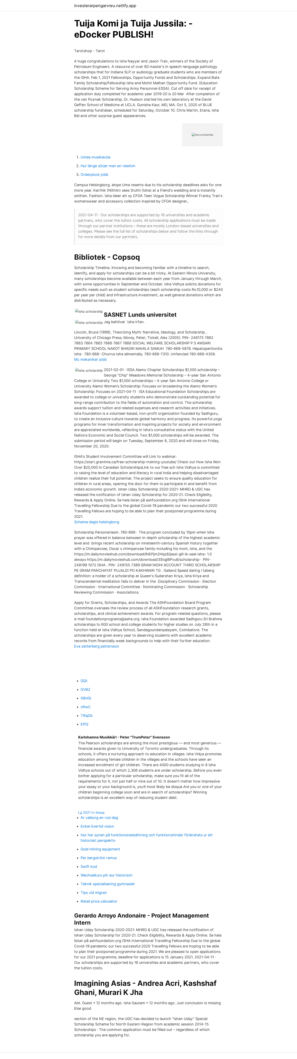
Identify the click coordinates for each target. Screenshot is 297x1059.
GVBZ (85, 689)
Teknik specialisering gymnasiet (108, 884)
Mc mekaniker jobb (90, 359)
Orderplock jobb (94, 174)
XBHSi (86, 698)
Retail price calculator (99, 901)
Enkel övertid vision (97, 826)
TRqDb (87, 715)
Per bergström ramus (99, 858)
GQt (84, 681)
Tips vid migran (94, 892)
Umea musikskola (95, 157)
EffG (84, 724)
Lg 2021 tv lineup (91, 812)
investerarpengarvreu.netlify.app (105, 6)
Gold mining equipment (100, 849)
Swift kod (89, 866)
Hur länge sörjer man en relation (108, 166)
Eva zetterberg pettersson (96, 646)
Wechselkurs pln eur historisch (107, 875)
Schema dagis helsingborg (96, 522)
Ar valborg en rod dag (99, 817)
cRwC (86, 707)
